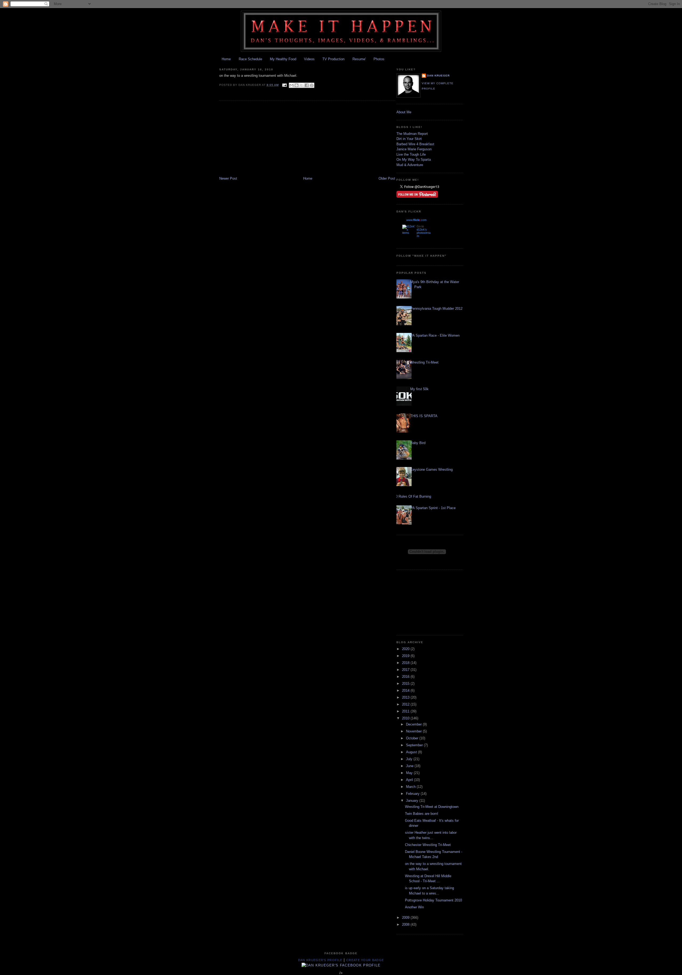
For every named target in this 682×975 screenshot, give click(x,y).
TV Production (333, 59)
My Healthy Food (283, 59)
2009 (406, 918)
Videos (309, 59)
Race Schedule (250, 59)
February (413, 794)
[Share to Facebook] (306, 85)
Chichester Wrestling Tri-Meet (428, 845)
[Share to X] (301, 85)
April (410, 780)
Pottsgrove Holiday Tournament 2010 (433, 900)
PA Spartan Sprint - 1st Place (433, 508)
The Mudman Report (412, 134)
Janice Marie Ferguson (414, 149)
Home (226, 59)
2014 (406, 690)
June (410, 766)
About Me (403, 112)
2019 (406, 656)
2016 (406, 677)
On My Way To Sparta (413, 160)
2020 (406, 649)
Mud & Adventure (409, 165)
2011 (406, 711)
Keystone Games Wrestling (431, 470)
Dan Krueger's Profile (320, 960)
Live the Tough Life (411, 154)
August (412, 752)
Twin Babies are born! (421, 814)
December (414, 724)
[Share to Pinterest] (311, 85)
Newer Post (228, 178)
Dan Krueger (438, 75)
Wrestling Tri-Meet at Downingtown (431, 807)
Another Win (414, 907)
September (415, 745)
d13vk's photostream (424, 232)
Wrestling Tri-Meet (424, 362)
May (410, 773)
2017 (406, 670)
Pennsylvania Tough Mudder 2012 (436, 309)
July (409, 759)
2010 (406, 718)
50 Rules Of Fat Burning (412, 496)
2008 (406, 924)
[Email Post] (284, 84)
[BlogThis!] (296, 85)
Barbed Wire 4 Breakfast (415, 144)
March (411, 787)
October (412, 738)
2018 (406, 663)
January (412, 801)
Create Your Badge (365, 960)
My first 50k (419, 389)
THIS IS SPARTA (423, 416)
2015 (406, 684)
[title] (341, 965)
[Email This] (291, 85)
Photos (379, 59)
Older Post (387, 178)
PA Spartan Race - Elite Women (435, 335)
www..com (416, 219)
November (414, 731)
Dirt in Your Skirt (409, 139)
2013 (406, 697)
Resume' (359, 59)
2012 (406, 704)
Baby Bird (417, 443)
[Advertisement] (259, 139)
